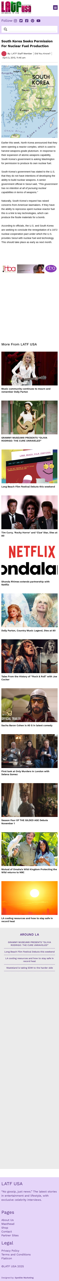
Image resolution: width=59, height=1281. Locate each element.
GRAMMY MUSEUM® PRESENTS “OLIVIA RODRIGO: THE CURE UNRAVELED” (24, 439)
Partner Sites (10, 1235)
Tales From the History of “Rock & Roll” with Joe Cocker (29, 678)
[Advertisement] (29, 306)
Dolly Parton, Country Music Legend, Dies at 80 (28, 630)
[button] (55, 7)
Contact (6, 1231)
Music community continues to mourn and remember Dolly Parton (25, 390)
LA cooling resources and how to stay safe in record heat (27, 920)
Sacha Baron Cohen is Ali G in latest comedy (26, 725)
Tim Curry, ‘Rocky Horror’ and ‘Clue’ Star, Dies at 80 (29, 534)
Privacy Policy (10, 1250)
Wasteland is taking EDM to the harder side (29, 967)
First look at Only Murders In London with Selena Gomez (25, 773)
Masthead (7, 1223)
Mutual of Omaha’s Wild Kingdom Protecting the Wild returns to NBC (29, 871)
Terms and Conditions (16, 1254)
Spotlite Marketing (24, 1277)
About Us (7, 1220)
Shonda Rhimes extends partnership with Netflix (25, 583)
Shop (4, 1227)
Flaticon (6, 1258)
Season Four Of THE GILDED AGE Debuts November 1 (24, 822)
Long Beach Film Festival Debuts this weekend (28, 486)
